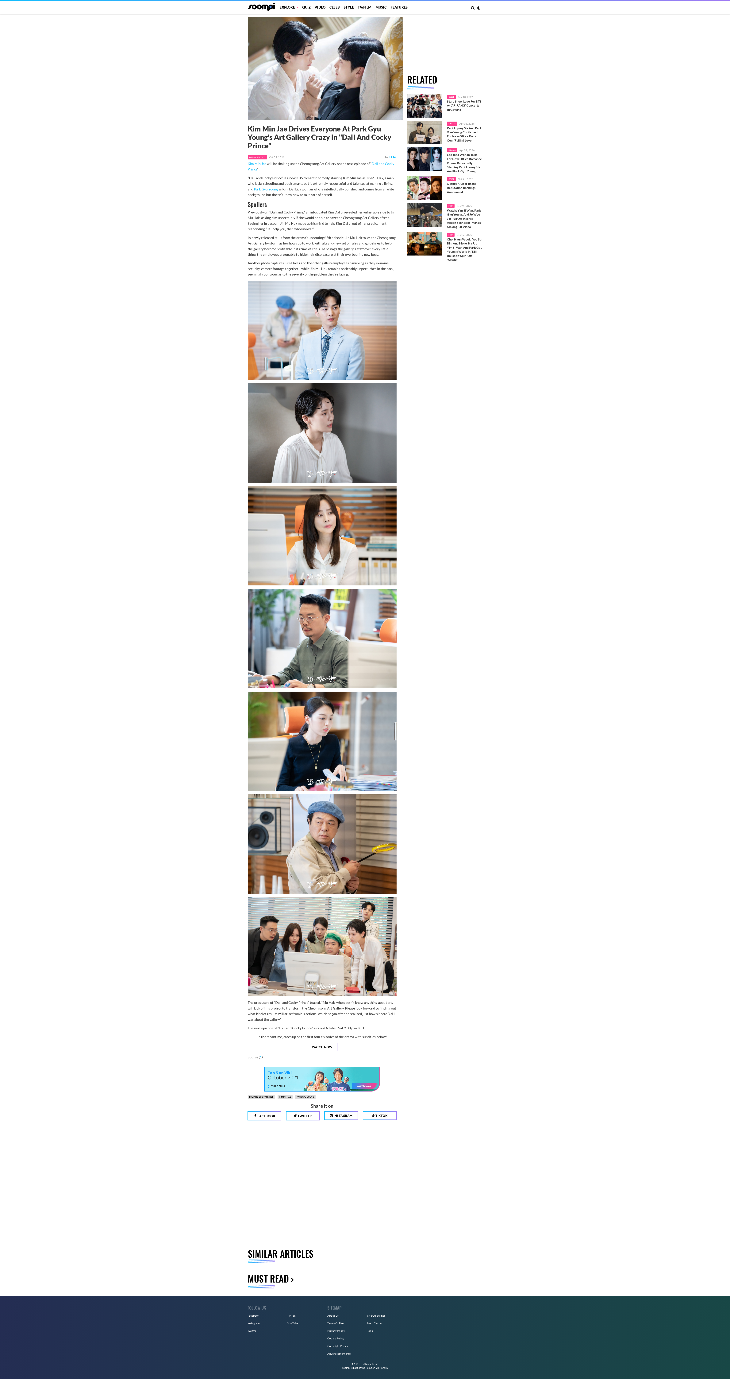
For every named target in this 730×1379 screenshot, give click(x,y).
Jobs (370, 1330)
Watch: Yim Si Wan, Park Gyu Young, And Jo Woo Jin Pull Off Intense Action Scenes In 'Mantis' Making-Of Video (464, 219)
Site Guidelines (376, 1315)
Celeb (334, 7)
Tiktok (381, 1115)
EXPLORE (287, 7)
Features (399, 7)
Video (320, 7)
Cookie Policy (335, 1338)
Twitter (304, 1116)
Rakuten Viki (373, 1367)
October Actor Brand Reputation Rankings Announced (461, 187)
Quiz (306, 7)
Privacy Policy (336, 1330)
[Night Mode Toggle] (478, 8)
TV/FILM (364, 7)
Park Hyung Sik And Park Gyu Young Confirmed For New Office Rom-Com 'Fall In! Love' (464, 134)
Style (349, 7)
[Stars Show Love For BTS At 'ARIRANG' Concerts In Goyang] (425, 106)
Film (450, 206)
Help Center (374, 1323)
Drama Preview (257, 157)
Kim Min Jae (257, 164)
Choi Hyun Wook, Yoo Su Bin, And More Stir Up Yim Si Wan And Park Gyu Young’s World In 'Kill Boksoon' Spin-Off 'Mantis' (464, 249)
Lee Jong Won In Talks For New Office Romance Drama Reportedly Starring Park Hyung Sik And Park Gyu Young (464, 163)
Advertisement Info (339, 1353)
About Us (333, 1315)
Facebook (266, 1116)
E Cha (393, 157)
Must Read (268, 1278)
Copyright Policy (337, 1346)
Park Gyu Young (266, 189)
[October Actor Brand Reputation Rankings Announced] (425, 188)
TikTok (291, 1315)
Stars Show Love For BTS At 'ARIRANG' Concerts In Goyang (464, 105)
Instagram (343, 1115)
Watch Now (322, 1047)
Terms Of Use (335, 1323)
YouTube (292, 1323)
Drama (452, 123)
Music (381, 7)
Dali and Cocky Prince (261, 1097)
